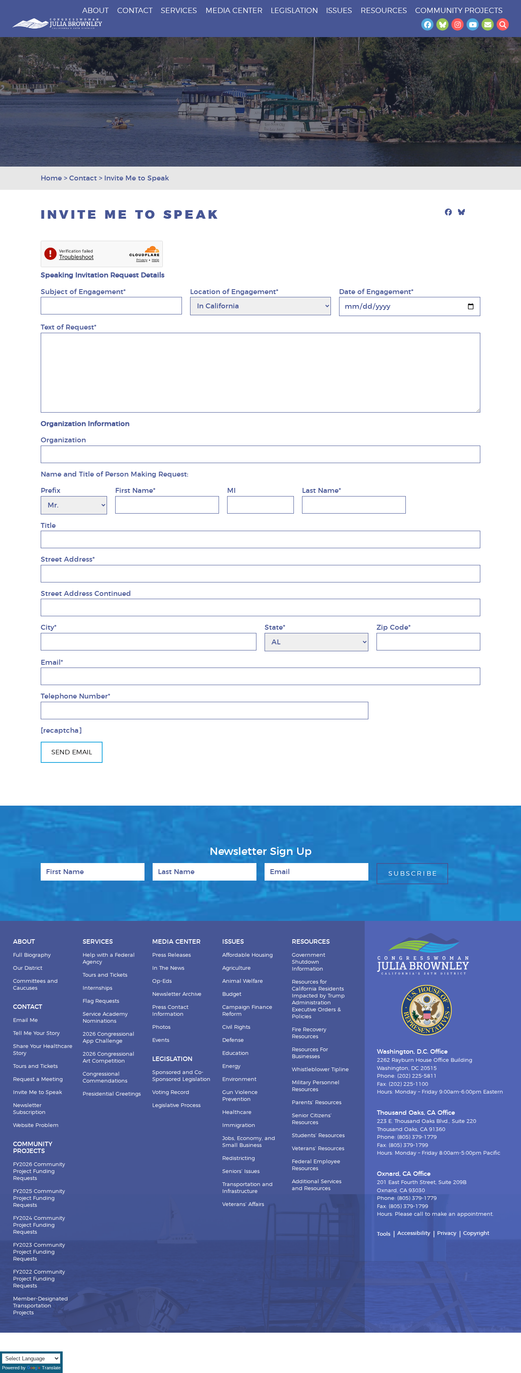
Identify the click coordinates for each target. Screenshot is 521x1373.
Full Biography (32, 955)
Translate (51, 1367)
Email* (52, 662)
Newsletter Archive (176, 994)
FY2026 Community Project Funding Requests (39, 1171)
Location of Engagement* (234, 291)
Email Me (25, 1020)
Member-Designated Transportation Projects (40, 1306)
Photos (161, 1027)
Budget (231, 994)
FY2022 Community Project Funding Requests (39, 1279)
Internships (97, 988)
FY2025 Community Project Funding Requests (39, 1198)
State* (275, 627)
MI (231, 490)
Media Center (234, 11)
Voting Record (170, 1092)
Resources (384, 11)
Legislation (294, 11)
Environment (239, 1079)
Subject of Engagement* (83, 291)
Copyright (476, 1233)
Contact (135, 11)
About (95, 11)
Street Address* (68, 559)
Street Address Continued (86, 593)
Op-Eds (162, 981)
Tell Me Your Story (36, 1033)
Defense (233, 1040)
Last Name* (321, 490)
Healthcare (237, 1112)
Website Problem (36, 1125)
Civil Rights (236, 1027)
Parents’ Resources (316, 1102)
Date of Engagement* (376, 291)
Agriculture (236, 968)
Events (160, 1040)
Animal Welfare (242, 981)
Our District (27, 968)
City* (49, 627)
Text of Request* (68, 327)
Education (235, 1053)
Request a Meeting (38, 1079)
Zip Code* (394, 627)
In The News (168, 968)
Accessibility (413, 1233)
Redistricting (238, 1158)
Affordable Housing (247, 955)
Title (48, 525)
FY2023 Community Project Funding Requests (39, 1252)
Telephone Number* (75, 696)
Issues (339, 11)
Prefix (50, 490)
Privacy (446, 1233)
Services (179, 11)
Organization (63, 440)
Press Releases (171, 955)
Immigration (238, 1125)
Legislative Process (176, 1105)
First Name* (135, 490)
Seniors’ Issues (241, 1171)
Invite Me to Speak (37, 1092)
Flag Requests (101, 1001)
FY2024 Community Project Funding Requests (39, 1225)
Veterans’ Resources (318, 1148)
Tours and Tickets (35, 1066)
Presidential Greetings (112, 1094)
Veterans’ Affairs (243, 1204)
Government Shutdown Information (308, 962)
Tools (383, 1234)
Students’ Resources (318, 1135)
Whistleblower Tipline (320, 1069)
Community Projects (459, 11)
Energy (231, 1066)
